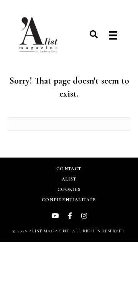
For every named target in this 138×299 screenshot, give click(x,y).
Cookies (69, 189)
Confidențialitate (69, 199)
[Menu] (113, 35)
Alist (69, 179)
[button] (93, 34)
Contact (68, 168)
